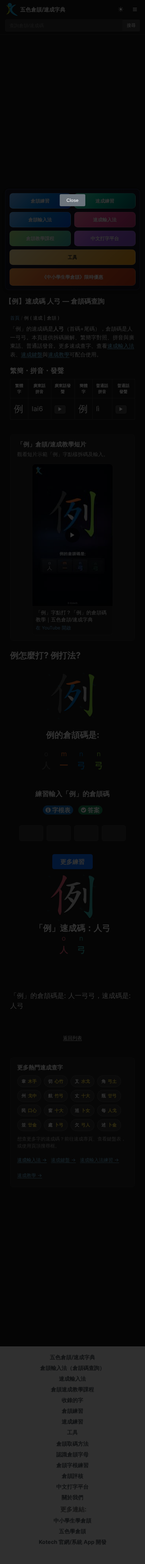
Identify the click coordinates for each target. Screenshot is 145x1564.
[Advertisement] (72, 115)
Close (72, 200)
